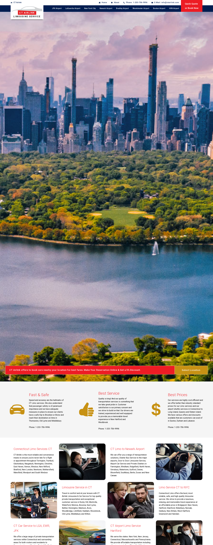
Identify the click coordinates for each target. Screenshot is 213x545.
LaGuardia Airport (72, 8)
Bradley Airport (122, 8)
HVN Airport (174, 8)
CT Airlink (17, 2)
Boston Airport (159, 8)
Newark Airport (106, 8)
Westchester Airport (141, 8)
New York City (90, 8)
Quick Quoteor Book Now (191, 5)
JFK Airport (57, 8)
